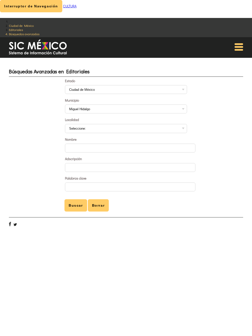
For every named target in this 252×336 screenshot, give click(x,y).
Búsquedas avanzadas (24, 34)
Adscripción (73, 158)
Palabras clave (75, 178)
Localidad (72, 119)
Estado (70, 80)
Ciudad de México (21, 25)
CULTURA (70, 6)
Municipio (72, 100)
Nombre (71, 139)
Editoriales (16, 30)
